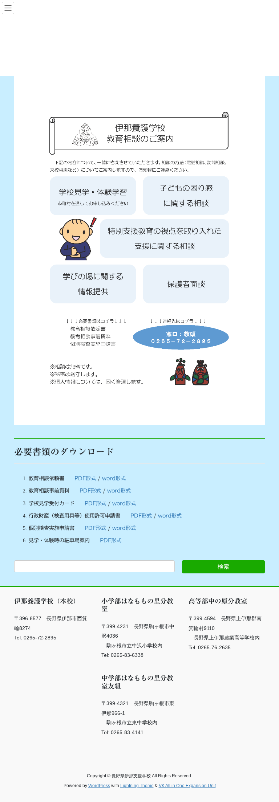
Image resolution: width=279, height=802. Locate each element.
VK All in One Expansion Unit (187, 785)
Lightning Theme (137, 785)
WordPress (99, 785)
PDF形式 (85, 478)
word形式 (114, 478)
